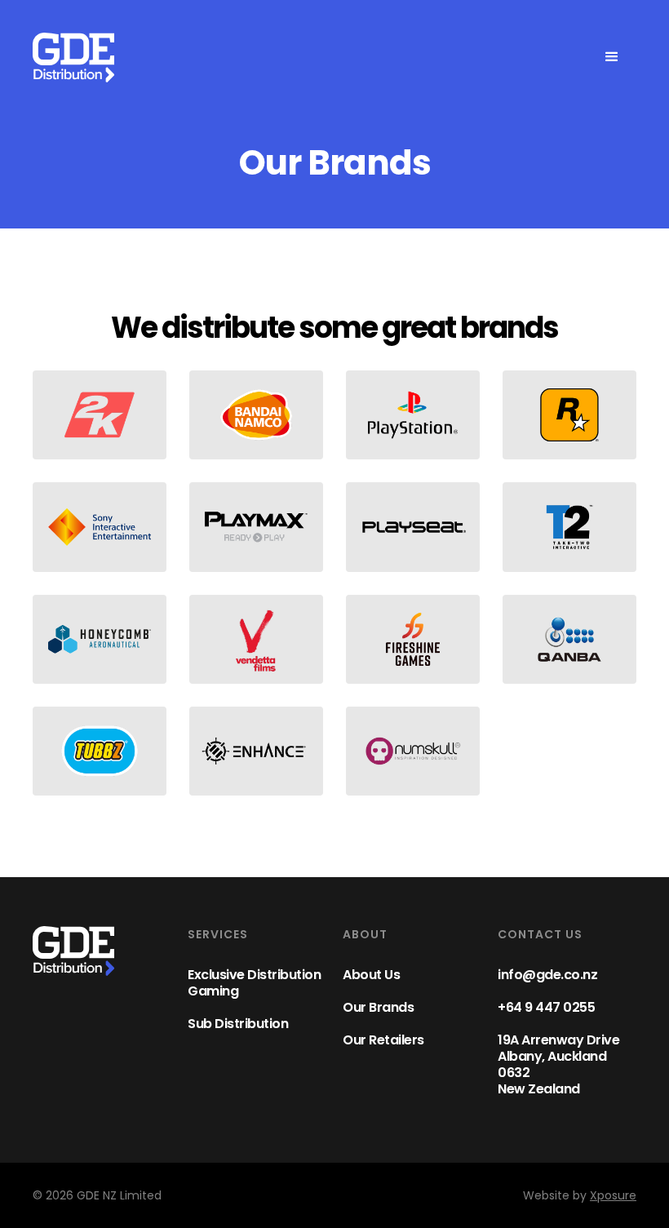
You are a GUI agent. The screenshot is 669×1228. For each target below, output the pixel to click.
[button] (611, 57)
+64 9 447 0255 (546, 1008)
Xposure (613, 1195)
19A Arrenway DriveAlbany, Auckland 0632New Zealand (558, 1064)
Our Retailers (383, 1040)
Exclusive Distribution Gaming (254, 983)
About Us (371, 975)
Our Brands (378, 1008)
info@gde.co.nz (547, 975)
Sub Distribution (238, 1024)
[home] (73, 57)
